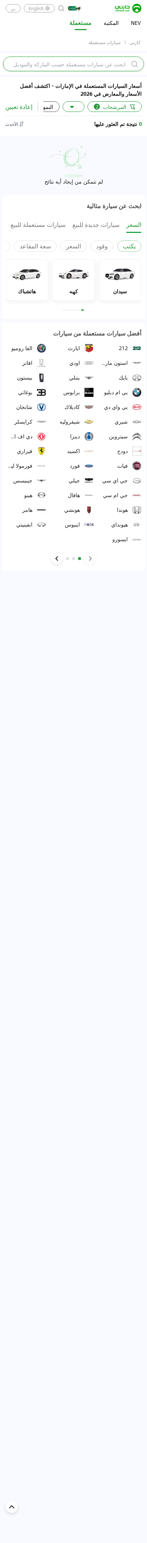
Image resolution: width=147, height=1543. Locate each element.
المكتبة (111, 22)
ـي (13, 8)
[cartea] (128, 8)
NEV (136, 22)
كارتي (135, 42)
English (36, 8)
